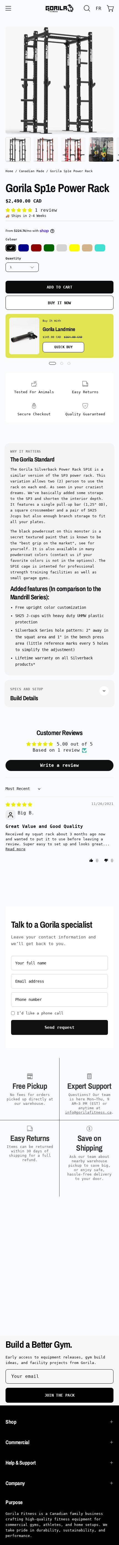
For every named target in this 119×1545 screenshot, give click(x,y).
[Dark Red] (36, 247)
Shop (11, 1421)
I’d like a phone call (40, 1013)
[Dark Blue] (23, 247)
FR (98, 8)
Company (15, 1483)
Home (9, 171)
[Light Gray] (61, 247)
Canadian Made (31, 171)
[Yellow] (74, 247)
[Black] (11, 247)
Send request (59, 1027)
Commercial (17, 1442)
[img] (19, 804)
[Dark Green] (49, 247)
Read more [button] (15, 849)
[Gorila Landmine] (24, 336)
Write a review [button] (59, 765)
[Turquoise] (100, 247)
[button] (86, 8)
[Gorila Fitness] (59, 8)
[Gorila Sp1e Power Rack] (18, 149)
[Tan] (87, 247)
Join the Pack (60, 1395)
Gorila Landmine (59, 329)
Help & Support (20, 1462)
